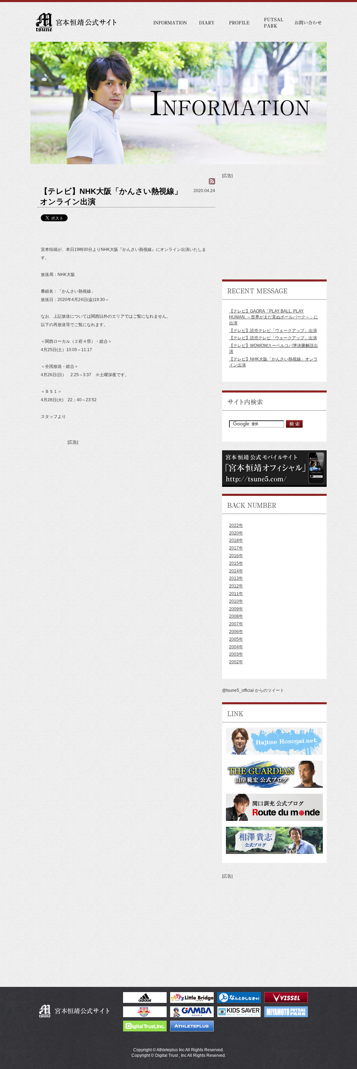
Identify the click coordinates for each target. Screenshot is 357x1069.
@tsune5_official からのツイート (253, 690)
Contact (307, 23)
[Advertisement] (126, 495)
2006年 (236, 631)
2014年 (236, 571)
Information (170, 23)
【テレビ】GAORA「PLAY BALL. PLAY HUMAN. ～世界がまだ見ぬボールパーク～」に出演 (273, 317)
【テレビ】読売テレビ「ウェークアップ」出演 (273, 330)
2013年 (236, 578)
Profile (239, 23)
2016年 (236, 555)
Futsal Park (272, 23)
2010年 (236, 601)
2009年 (236, 609)
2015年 (236, 563)
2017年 (236, 548)
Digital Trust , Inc (171, 1055)
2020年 (236, 533)
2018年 (236, 540)
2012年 (236, 586)
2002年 (236, 661)
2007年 (236, 623)
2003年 (236, 654)
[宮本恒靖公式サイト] (75, 21)
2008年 (236, 616)
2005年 (236, 639)
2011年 (236, 593)
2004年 (236, 646)
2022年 (236, 525)
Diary (207, 23)
